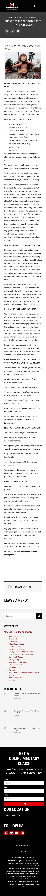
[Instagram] (22, 833)
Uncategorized (15, 667)
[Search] (39, 616)
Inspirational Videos (16, 649)
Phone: (6, 795)
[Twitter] (11, 833)
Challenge (13, 641)
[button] (34, 6)
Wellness (34, 17)
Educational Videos (16, 644)
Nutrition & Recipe (16, 657)
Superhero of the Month (18, 662)
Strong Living (13, 17)
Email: (6, 787)
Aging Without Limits (17, 636)
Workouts (12, 680)
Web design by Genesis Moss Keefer (23, 857)
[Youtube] (17, 833)
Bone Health (13, 639)
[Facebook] (6, 833)
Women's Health (15, 678)
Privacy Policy (23, 851)
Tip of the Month (24, 17)
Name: (6, 779)
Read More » (17, 698)
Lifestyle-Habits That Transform (21, 652)
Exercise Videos (15, 647)
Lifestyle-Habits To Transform (21, 654)
